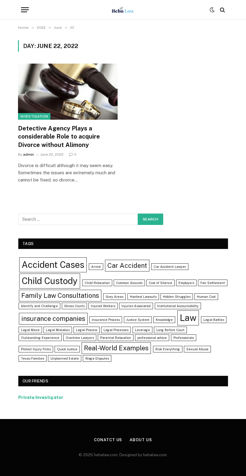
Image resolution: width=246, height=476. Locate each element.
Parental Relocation (115, 338)
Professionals (183, 338)
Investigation (34, 116)
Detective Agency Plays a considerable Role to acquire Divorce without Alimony (59, 136)
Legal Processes (116, 330)
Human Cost (206, 296)
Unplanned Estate (64, 358)
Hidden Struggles (176, 296)
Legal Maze (30, 330)
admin (28, 154)
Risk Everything (167, 349)
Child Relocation (97, 283)
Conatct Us (108, 440)
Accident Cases (53, 264)
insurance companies (53, 318)
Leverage (142, 330)
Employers (186, 283)
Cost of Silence (160, 283)
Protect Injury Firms (36, 349)
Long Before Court (170, 330)
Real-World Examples (116, 348)
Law (188, 318)
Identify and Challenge (39, 306)
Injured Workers (103, 306)
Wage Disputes (97, 358)
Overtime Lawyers (80, 338)
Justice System (137, 320)
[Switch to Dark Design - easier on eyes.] (212, 10)
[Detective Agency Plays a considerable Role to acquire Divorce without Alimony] (68, 92)
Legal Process (86, 330)
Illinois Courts (74, 306)
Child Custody (50, 281)
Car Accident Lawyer (170, 266)
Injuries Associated (136, 306)
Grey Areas (114, 296)
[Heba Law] (123, 9)
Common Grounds (129, 283)
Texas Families (32, 358)
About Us (141, 440)
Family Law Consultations (60, 295)
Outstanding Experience (40, 338)
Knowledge (164, 320)
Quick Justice (67, 349)
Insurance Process (106, 320)
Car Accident (127, 265)
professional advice (152, 338)
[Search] (222, 9)
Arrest (96, 266)
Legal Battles (213, 320)
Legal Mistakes (58, 330)
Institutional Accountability (178, 306)
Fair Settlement (212, 283)
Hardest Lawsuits (143, 296)
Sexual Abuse (197, 349)
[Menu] (25, 9)
